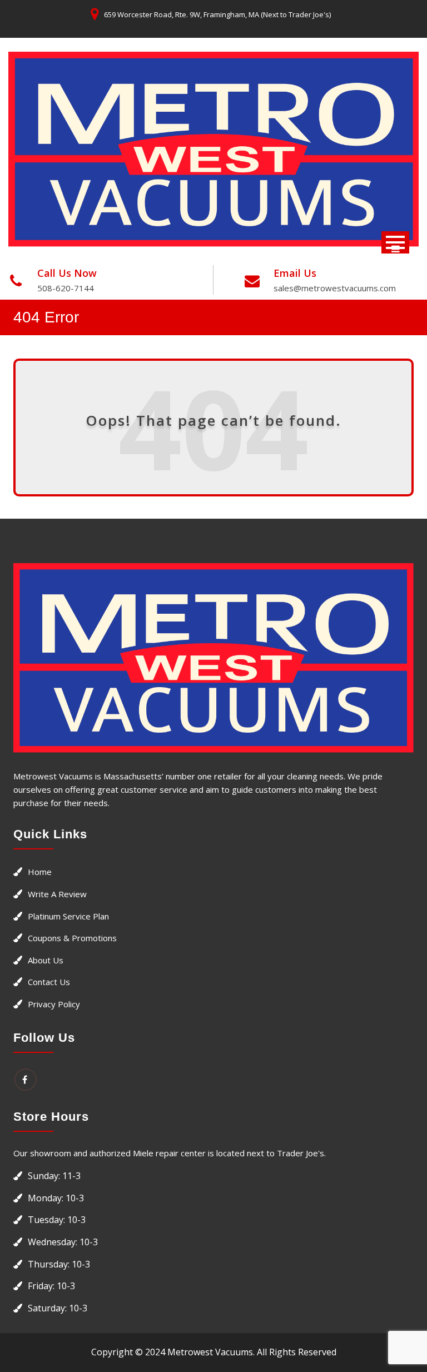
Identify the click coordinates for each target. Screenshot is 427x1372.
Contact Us (49, 981)
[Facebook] (25, 1079)
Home (40, 871)
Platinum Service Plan (68, 916)
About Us (45, 960)
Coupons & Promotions (72, 937)
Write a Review (57, 893)
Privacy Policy (54, 1004)
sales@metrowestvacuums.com (335, 288)
